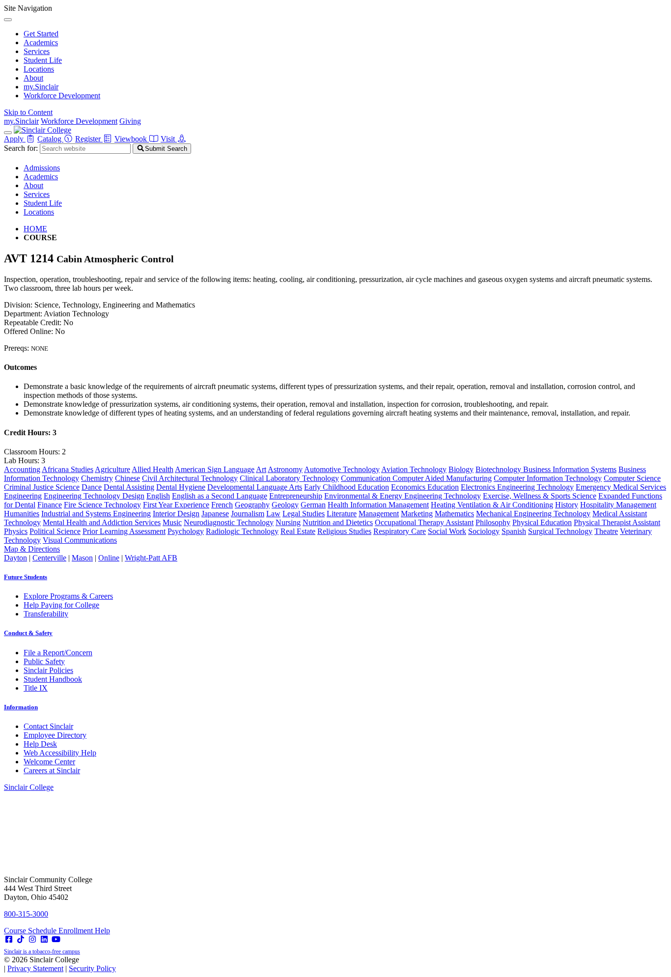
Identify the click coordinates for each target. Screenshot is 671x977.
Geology (285, 505)
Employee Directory (55, 735)
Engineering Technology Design (94, 496)
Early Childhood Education (346, 487)
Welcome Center (49, 761)
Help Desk (40, 744)
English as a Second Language (219, 496)
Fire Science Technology (102, 505)
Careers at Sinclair (52, 770)
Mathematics (454, 513)
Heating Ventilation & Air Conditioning (492, 505)
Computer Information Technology (548, 478)
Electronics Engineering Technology (517, 487)
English (158, 496)
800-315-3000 (26, 914)
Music (172, 522)
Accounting (22, 469)
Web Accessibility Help (60, 753)
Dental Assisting (129, 487)
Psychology (186, 531)
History (566, 505)
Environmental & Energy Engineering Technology (402, 496)
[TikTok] (21, 939)
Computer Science (632, 478)
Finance (49, 505)
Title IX (36, 688)
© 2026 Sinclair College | (60, 964)
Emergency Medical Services (621, 487)
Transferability (46, 614)
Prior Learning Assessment (124, 531)
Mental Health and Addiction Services (102, 522)
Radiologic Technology (242, 531)
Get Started (41, 33)
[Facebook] (9, 939)
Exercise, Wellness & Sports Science (539, 496)
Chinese (127, 478)
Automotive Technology (342, 469)
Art (261, 469)
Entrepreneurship (295, 496)
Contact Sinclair (48, 726)
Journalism (247, 513)
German (313, 505)
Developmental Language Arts (254, 487)
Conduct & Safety (28, 633)
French (222, 505)
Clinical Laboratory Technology (289, 478)
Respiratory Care (399, 531)
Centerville (49, 558)
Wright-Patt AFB (151, 558)
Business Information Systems (569, 469)
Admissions (42, 168)
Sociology (484, 531)
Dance (92, 487)
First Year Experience (176, 505)
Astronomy (285, 469)
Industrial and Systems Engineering (96, 513)
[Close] (8, 19)
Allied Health (152, 469)
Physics (16, 531)
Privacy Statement (35, 968)
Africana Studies (67, 469)
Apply (15, 139)
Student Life (43, 60)
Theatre (606, 531)
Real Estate (297, 531)
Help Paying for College (61, 605)
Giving (130, 121)
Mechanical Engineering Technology (533, 513)
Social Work (447, 531)
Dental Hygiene (180, 487)
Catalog (50, 139)
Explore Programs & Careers (68, 596)
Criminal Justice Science (42, 487)
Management (379, 513)
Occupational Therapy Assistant (424, 522)
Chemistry (97, 478)
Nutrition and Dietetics (338, 522)
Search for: (21, 148)
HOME (35, 228)
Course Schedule (31, 930)
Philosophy (492, 522)
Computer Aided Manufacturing (442, 478)
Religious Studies (344, 531)
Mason (82, 558)
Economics (409, 487)
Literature (342, 513)
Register (89, 139)
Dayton (15, 558)
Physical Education (542, 522)
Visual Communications (80, 540)
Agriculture (112, 469)
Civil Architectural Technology (190, 478)
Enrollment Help (84, 930)
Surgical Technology (560, 531)
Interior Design (176, 513)
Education (443, 487)
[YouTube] (56, 939)
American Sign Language (214, 469)
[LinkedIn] (44, 939)
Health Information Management (378, 505)
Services (37, 51)
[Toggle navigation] (8, 132)
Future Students (25, 577)
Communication (366, 478)
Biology (461, 469)
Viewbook (131, 139)
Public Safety (44, 661)
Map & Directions (32, 549)
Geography (252, 505)
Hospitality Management (618, 505)
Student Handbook (53, 679)
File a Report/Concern (58, 652)
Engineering (23, 496)
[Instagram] (32, 939)
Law (273, 513)
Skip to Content (28, 112)
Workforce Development (62, 95)
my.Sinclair (41, 87)
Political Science (55, 531)
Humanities (21, 513)
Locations (39, 69)
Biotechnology (499, 469)
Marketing (417, 513)
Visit (169, 139)
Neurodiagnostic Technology (229, 522)
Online (108, 558)
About (33, 78)
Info (21, 707)
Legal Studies (303, 513)
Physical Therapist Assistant (617, 522)
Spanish (514, 531)
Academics (41, 42)
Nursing (288, 522)
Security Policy (92, 968)
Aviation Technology (414, 469)
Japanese (215, 513)
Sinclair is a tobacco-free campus (42, 951)
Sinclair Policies (48, 670)
